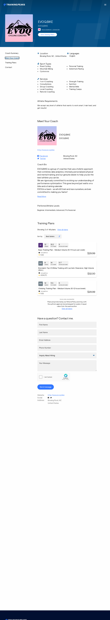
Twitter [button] (43, 158)
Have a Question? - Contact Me (50, 29)
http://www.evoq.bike (56, 395)
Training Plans (10, 63)
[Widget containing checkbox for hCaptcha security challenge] (53, 377)
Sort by (39, 236)
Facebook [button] (44, 156)
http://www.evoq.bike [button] (45, 150)
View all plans (62, 230)
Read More (41, 196)
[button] (49, 398)
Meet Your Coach (12, 58)
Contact (8, 67)
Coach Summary (11, 53)
